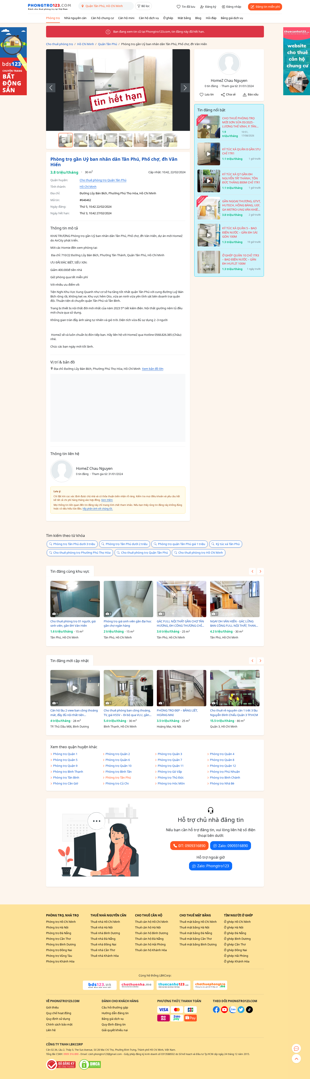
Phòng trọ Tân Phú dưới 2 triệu (127, 544)
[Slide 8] (170, 140)
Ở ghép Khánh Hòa (236, 961)
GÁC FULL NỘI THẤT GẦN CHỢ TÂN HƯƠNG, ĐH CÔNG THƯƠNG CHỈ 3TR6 (180, 623)
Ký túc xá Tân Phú (228, 544)
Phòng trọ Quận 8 (222, 760)
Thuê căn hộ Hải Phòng (150, 944)
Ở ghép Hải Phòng (236, 956)
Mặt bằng (184, 18)
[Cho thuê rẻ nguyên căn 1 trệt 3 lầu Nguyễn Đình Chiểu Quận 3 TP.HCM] (235, 688)
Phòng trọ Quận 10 (118, 766)
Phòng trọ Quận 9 (65, 766)
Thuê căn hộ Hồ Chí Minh (151, 922)
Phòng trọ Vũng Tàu (59, 956)
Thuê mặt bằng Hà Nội (194, 927)
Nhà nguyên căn (75, 18)
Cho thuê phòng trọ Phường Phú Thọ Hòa (82, 552)
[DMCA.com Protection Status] (90, 1064)
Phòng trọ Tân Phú (118, 777)
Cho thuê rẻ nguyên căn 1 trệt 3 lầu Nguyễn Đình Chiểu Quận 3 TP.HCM (234, 712)
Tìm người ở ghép (238, 915)
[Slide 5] (125, 140)
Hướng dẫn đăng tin (115, 1013)
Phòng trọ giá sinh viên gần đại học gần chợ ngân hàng (127, 623)
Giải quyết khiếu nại (115, 1030)
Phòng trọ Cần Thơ (58, 939)
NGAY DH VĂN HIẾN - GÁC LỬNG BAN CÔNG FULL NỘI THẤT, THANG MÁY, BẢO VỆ (234, 623)
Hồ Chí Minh (88, 187)
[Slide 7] (155, 140)
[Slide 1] (65, 140)
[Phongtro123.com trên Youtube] (224, 1012)
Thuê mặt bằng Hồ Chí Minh (198, 922)
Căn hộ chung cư (102, 18)
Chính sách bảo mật (59, 1024)
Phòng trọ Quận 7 (170, 760)
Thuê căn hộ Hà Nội (148, 927)
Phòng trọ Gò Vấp (170, 772)
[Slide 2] (80, 140)
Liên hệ (51, 1030)
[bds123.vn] (100, 985)
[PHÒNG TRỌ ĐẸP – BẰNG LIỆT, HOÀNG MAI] (181, 688)
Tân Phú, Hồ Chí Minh (64, 637)
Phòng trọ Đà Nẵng (58, 933)
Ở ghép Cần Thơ (235, 944)
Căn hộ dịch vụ (149, 18)
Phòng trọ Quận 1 (65, 754)
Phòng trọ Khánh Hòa (60, 961)
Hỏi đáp (211, 18)
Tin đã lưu (188, 7)
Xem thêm (107, 500)
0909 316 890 (71, 1054)
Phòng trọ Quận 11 (171, 766)
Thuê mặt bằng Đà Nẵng (196, 933)
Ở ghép (168, 18)
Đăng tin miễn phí (268, 7)
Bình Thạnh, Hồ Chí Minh (120, 726)
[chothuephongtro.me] (210, 985)
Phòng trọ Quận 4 (222, 754)
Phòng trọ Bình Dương (61, 944)
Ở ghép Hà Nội (233, 927)
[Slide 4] (110, 140)
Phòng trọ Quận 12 (223, 766)
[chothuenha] (136, 985)
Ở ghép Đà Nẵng (235, 933)
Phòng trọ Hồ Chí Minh (61, 922)
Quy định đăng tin (114, 1024)
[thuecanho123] (173, 985)
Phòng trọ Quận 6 (118, 760)
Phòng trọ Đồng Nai (59, 950)
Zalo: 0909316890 (233, 845)
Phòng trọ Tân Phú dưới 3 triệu (74, 544)
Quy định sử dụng (58, 1019)
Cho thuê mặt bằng (195, 915)
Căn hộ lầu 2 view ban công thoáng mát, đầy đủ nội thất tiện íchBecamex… (74, 712)
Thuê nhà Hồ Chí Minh (105, 922)
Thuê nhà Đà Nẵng (103, 939)
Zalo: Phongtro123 (213, 865)
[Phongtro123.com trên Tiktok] (249, 1012)
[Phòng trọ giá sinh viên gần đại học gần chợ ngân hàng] (128, 599)
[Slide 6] (140, 140)
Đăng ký (210, 7)
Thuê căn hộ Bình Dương (151, 933)
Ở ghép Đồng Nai (235, 950)
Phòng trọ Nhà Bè (222, 783)
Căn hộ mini (126, 18)
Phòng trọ (53, 18)
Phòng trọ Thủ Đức (171, 777)
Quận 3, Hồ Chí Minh (223, 726)
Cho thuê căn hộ (148, 915)
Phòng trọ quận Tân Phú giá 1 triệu (181, 544)
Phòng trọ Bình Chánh (225, 777)
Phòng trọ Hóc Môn (171, 783)
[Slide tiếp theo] (183, 87)
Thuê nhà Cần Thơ (103, 950)
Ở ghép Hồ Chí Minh (237, 922)
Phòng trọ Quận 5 (65, 760)
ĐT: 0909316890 (191, 845)
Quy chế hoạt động (58, 1013)
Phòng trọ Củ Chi (117, 783)
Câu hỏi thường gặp (115, 1007)
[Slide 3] (95, 140)
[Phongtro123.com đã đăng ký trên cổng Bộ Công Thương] (61, 1064)
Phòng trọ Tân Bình (66, 777)
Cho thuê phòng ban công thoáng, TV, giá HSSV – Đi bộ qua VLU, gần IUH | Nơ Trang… (127, 712)
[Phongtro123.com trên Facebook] (216, 1012)
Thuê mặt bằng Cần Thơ (196, 939)
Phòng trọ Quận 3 (170, 754)
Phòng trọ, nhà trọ (62, 915)
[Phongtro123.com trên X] (241, 1012)
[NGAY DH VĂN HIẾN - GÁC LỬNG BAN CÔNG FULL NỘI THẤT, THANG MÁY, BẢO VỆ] (235, 599)
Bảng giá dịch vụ (232, 18)
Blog (198, 18)
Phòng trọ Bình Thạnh (68, 772)
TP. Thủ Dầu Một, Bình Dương (69, 726)
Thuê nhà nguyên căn (108, 915)
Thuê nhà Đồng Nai (103, 944)
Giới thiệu (52, 1007)
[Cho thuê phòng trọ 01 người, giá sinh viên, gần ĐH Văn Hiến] (75, 599)
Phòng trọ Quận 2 (118, 754)
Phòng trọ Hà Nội (57, 927)
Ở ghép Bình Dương (237, 939)
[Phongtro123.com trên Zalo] (232, 1012)
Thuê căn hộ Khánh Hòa (151, 950)
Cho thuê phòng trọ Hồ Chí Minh (200, 552)
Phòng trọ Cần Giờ (65, 783)
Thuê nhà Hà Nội (102, 927)
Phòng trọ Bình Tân (119, 772)
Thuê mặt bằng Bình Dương (198, 944)
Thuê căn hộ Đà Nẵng (149, 939)
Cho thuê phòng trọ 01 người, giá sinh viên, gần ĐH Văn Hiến (73, 623)
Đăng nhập (233, 7)
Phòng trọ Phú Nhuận (225, 772)
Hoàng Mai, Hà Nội (169, 726)
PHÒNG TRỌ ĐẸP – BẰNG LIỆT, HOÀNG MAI (177, 712)
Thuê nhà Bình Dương (105, 933)
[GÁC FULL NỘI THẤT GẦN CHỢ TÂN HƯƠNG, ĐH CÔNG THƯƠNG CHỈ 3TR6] (181, 599)
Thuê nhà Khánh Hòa (105, 956)
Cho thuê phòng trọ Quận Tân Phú (103, 180)
